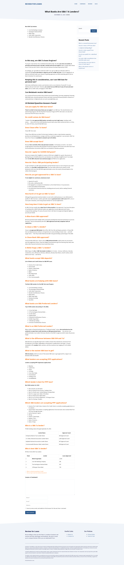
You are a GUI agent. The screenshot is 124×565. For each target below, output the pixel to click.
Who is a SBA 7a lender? (34, 425)
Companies (83, 3)
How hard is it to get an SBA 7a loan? (40, 194)
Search (80, 28)
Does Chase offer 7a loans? (36, 127)
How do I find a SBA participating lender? (42, 162)
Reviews (90, 3)
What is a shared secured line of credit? (35, 471)
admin (68, 14)
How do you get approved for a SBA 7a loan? (43, 174)
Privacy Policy (91, 534)
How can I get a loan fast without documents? (37, 472)
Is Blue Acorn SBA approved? (36, 216)
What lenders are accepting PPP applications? (43, 359)
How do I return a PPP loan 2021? (87, 45)
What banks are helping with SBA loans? (41, 281)
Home (75, 3)
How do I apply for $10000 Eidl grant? (40, 152)
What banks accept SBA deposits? (38, 258)
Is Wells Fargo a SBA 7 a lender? (38, 248)
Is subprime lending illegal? (85, 48)
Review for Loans (33, 4)
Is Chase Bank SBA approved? (37, 237)
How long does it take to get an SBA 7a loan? (43, 204)
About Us (70, 534)
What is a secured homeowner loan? (88, 43)
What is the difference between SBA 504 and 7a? (45, 338)
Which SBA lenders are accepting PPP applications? (46, 403)
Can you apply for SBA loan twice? (39, 106)
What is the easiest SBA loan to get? (39, 350)
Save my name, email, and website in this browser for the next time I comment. (46, 508)
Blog (96, 3)
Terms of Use (91, 536)
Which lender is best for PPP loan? (39, 382)
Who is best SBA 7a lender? (36, 448)
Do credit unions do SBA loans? (37, 117)
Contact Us (71, 536)
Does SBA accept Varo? (34, 141)
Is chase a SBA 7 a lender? (35, 227)
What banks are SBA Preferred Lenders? (41, 303)
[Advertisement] (50, 49)
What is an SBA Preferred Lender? (39, 326)
